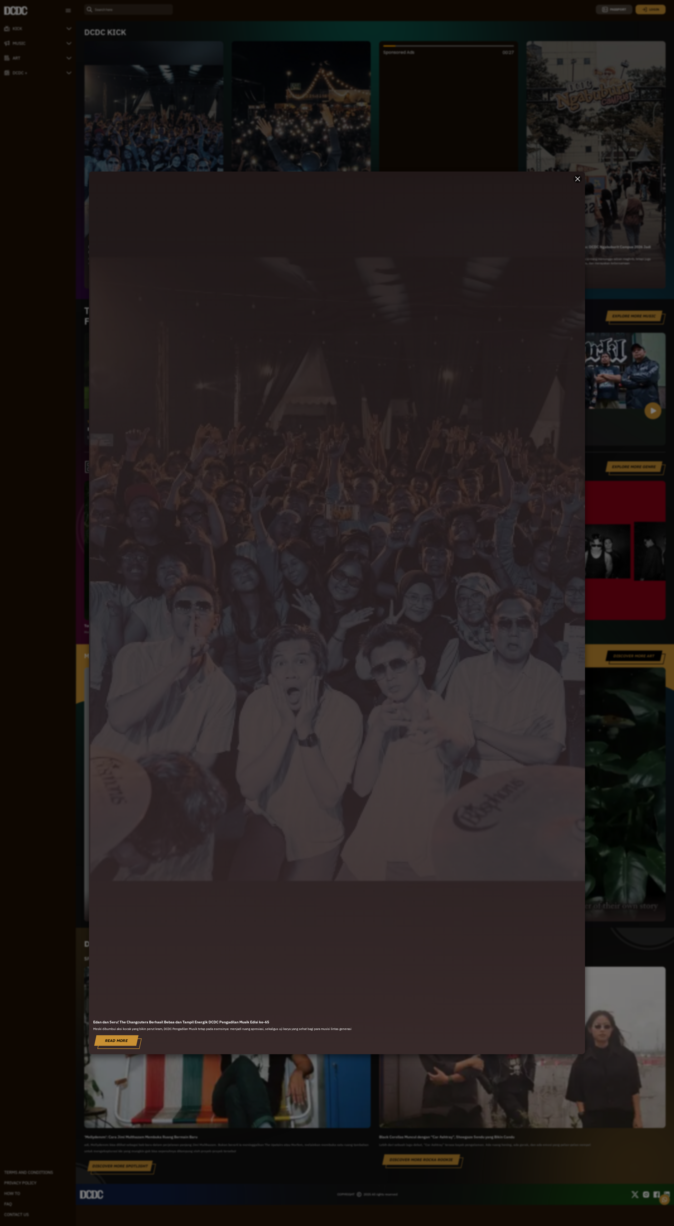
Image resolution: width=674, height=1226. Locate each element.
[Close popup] (577, 179)
